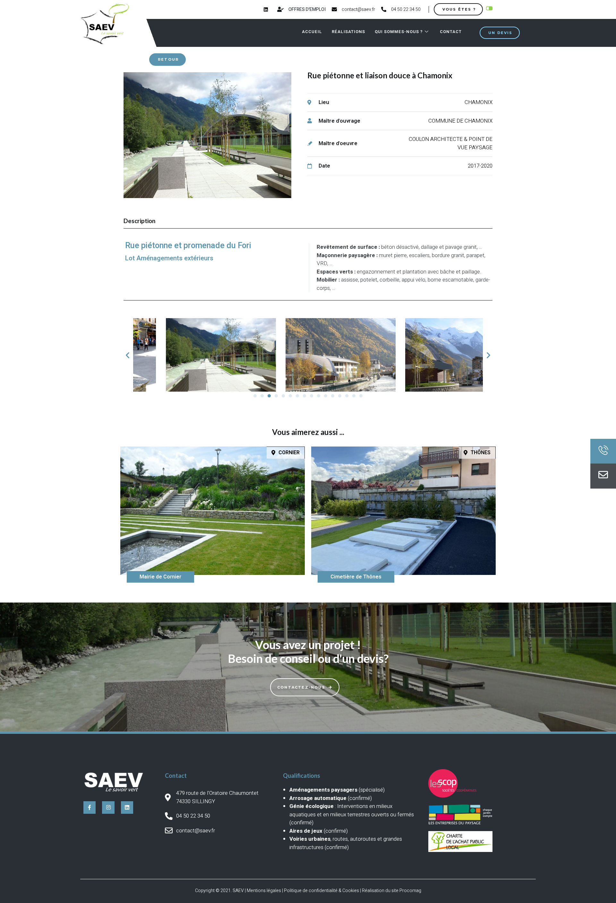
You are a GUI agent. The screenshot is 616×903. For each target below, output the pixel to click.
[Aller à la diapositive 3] (269, 395)
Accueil (312, 32)
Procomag (410, 890)
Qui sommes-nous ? (399, 32)
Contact (451, 32)
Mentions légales (264, 890)
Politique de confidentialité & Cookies (321, 890)
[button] (128, 355)
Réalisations (348, 32)
